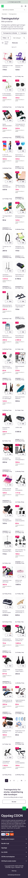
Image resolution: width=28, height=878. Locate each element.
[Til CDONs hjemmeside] (2, 6)
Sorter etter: (6, 43)
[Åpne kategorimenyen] (25, 6)
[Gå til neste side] (25, 780)
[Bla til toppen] (24, 808)
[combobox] (14, 9)
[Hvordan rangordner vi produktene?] (2, 42)
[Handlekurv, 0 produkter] (22, 6)
